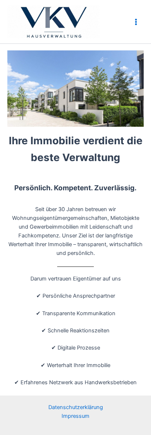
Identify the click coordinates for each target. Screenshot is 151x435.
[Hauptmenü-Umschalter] (136, 22)
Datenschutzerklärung (75, 407)
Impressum (75, 416)
